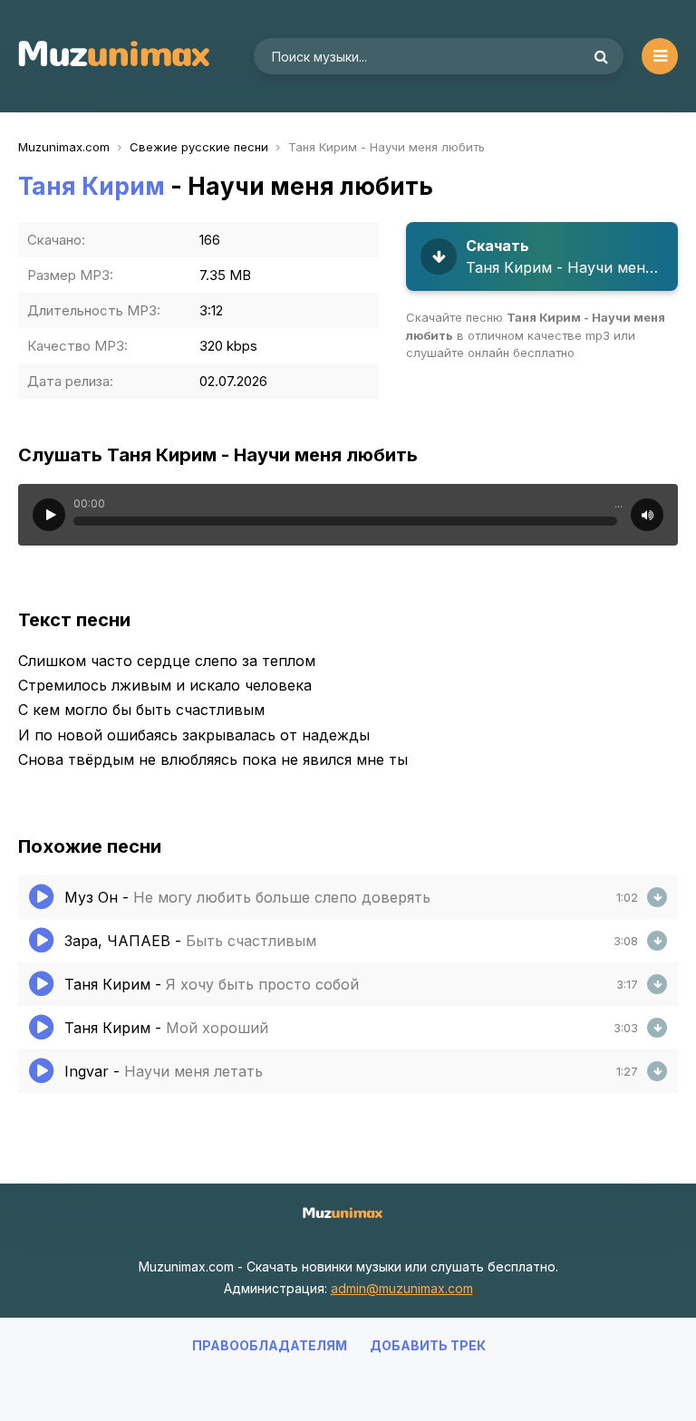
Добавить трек (428, 1345)
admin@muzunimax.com (402, 1288)
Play (49, 514)
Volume (647, 514)
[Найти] (601, 56)
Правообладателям (269, 1345)
